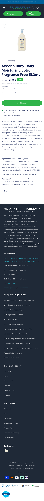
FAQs (6, 376)
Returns (7, 386)
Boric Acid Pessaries (11, 358)
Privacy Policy (9, 428)
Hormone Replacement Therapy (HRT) (18, 329)
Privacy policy (30, 465)
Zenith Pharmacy (21, 462)
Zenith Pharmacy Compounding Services (19, 300)
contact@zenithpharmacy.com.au (17, 288)
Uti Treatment (9, 437)
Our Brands (8, 418)
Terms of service (16, 468)
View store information (12, 116)
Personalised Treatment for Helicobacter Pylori (21, 348)
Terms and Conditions (12, 423)
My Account (8, 381)
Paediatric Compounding (13, 353)
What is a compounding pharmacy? (17, 305)
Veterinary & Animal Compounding (16, 334)
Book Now (33, 13)
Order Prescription (13, 13)
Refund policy (20, 465)
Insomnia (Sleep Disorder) (13, 324)
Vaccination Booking (11, 433)
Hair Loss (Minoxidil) (11, 319)
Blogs (6, 414)
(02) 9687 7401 (10, 283)
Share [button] (6, 191)
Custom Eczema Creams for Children (17, 343)
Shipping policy (23, 472)
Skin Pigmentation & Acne (13, 315)
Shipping (11, 83)
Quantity (5, 86)
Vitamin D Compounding (13, 310)
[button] (4, 7)
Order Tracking (9, 390)
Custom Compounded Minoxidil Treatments (19, 339)
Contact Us (8, 371)
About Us (7, 409)
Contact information (29, 468)
